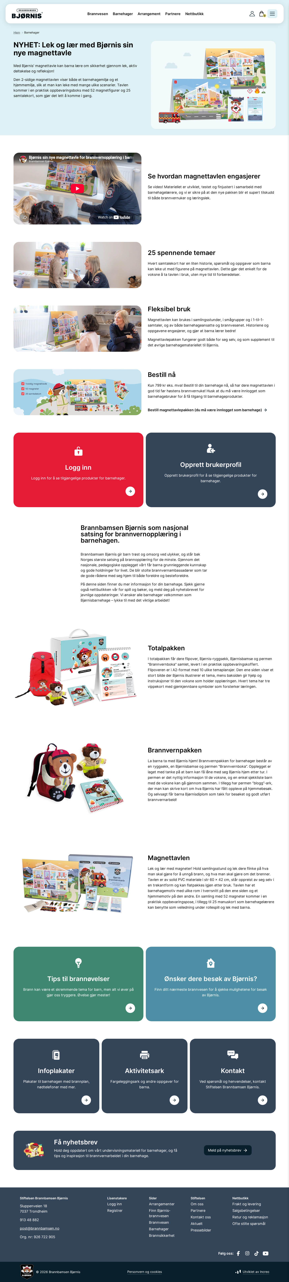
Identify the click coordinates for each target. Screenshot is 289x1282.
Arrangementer (162, 1204)
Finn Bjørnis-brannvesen (159, 1213)
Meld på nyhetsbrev (224, 1150)
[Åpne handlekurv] (261, 13)
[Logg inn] (252, 14)
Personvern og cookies (144, 1272)
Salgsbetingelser (246, 1210)
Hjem (17, 32)
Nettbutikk (194, 14)
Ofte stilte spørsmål (248, 1224)
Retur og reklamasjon (250, 1217)
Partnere (173, 14)
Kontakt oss (201, 1217)
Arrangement (149, 14)
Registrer (115, 1210)
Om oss (197, 1204)
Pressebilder (201, 1230)
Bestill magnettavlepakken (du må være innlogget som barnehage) (205, 410)
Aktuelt (197, 1224)
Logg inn (114, 1204)
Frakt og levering (246, 1204)
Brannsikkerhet (162, 1235)
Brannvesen (97, 14)
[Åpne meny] (272, 13)
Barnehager (123, 14)
